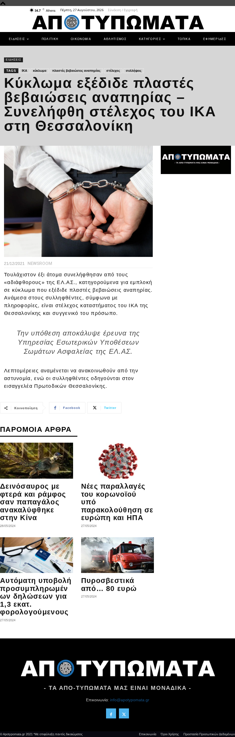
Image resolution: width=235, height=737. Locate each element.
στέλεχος (113, 70)
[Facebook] (111, 713)
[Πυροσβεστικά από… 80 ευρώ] (117, 555)
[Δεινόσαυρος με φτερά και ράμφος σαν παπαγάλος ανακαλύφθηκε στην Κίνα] (36, 461)
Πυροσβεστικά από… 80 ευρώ (109, 584)
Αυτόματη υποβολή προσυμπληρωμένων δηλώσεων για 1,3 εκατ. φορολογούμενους (36, 596)
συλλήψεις (134, 70)
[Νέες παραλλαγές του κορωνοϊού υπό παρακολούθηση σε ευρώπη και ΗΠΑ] (117, 461)
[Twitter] (124, 713)
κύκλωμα (39, 70)
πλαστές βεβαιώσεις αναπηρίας (76, 70)
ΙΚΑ (24, 70)
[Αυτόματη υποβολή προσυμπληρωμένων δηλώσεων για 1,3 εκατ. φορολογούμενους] (36, 555)
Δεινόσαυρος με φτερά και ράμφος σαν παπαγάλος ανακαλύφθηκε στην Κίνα (33, 502)
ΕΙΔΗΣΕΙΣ (13, 59)
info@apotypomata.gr (129, 700)
